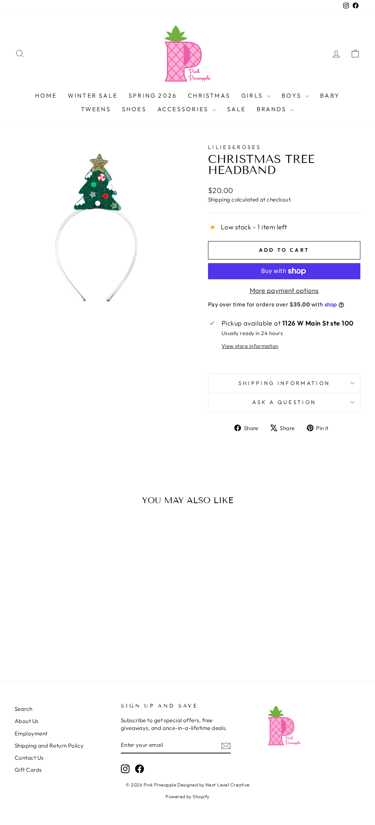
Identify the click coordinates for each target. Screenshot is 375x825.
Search (24, 708)
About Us (26, 720)
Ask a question (284, 402)
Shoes (134, 109)
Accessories (184, 109)
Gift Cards (28, 769)
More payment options (284, 290)
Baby (330, 95)
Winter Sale (93, 95)
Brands (273, 109)
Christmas (209, 95)
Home (46, 95)
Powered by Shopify (187, 796)
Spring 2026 (153, 95)
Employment (31, 733)
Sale (236, 109)
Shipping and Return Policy (49, 745)
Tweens (96, 109)
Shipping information (284, 383)
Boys (293, 95)
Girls (253, 95)
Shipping (219, 199)
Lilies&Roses (234, 147)
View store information (250, 346)
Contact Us (29, 757)
